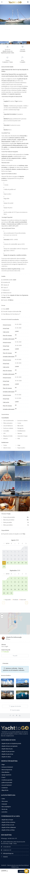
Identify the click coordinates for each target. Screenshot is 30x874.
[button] (15, 621)
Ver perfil (15, 655)
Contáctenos (5, 787)
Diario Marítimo (5, 772)
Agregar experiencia (6, 774)
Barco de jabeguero (6, 806)
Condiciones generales (7, 780)
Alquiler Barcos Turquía (7, 819)
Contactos (5, 856)
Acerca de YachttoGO (7, 785)
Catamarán (4, 804)
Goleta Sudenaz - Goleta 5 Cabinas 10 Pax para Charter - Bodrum (6, 681)
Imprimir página (16, 710)
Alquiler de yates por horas (8, 751)
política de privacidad (7, 782)
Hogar (3, 764)
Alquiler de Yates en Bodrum (8, 822)
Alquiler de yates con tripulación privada (11, 743)
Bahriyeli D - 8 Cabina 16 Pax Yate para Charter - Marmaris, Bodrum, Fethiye (6, 693)
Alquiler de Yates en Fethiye (8, 830)
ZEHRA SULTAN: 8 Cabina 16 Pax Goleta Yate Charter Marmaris (21, 681)
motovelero (4, 812)
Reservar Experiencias (7, 769)
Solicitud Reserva (23, 871)
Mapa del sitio (5, 790)
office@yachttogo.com (8, 853)
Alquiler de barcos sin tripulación (9, 746)
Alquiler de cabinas (6, 756)
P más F (3, 777)
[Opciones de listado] (11, 684)
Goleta (3, 798)
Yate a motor (5, 801)
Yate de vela (4, 809)
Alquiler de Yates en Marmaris (9, 827)
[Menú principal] (2, 2)
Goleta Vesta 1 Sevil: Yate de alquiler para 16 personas (21, 693)
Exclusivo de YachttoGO (7, 767)
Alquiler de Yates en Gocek (8, 824)
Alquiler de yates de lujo (7, 754)
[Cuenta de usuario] (28, 2)
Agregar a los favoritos (15, 706)
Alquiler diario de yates (7, 748)
